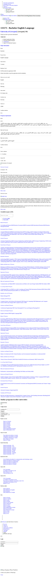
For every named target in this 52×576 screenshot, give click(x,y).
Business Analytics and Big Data (17, 321)
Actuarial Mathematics (7, 231)
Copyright (5, 530)
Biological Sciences (31, 247)
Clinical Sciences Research (8, 359)
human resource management (15, 320)
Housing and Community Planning (29, 346)
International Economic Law (24, 366)
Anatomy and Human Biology (9, 247)
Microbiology (39, 248)
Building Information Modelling (42, 395)
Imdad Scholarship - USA (8, 446)
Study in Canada (6, 440)
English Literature (6, 313)
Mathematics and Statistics (16, 248)
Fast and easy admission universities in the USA (13, 480)
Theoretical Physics (21, 251)
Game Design (11, 302)
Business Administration (29, 318)
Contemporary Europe (35, 347)
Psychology (39, 260)
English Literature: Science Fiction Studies (11, 376)
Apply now (3, 36)
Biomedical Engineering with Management (21, 338)
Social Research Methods (22, 347)
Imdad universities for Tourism (9, 464)
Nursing (40, 359)
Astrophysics (11, 251)
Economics (30, 225)
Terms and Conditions (8, 527)
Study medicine (6, 488)
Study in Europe (6, 422)
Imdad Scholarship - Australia (9, 452)
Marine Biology (5, 296)
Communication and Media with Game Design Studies (28, 283)
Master (5, 219)
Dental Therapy (24, 269)
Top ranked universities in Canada (10, 435)
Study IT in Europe (7, 508)
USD (8, 18)
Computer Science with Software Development (12, 301)
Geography (13, 259)
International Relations (38, 289)
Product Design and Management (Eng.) (11, 337)
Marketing (12, 318)
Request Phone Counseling (23, 15)
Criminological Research (7, 364)
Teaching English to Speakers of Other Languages (34, 376)
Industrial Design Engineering (21, 276)
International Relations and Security (23, 364)
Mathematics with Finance (40, 251)
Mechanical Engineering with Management (38, 335)
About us (5, 6)
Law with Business (23, 290)
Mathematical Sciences (7, 329)
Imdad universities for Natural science (11, 460)
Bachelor (6, 218)
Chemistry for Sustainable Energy (19, 252)
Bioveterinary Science (44, 267)
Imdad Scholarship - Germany (9, 447)
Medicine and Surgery (23, 267)
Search (2, 411)
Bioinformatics (18, 329)
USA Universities (7, 478)
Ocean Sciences (8, 233)
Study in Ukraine (7, 425)
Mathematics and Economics (30, 250)
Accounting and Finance (7, 225)
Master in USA (6, 483)
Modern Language (14, 260)
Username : (3, 541)
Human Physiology (6, 268)
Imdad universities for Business (10, 462)
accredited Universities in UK (9, 470)
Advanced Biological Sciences (9, 328)
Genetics (47, 247)
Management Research (20, 322)
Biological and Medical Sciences (9, 267)
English (9, 7)
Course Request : (4, 414)
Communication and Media (8, 283)
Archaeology (5, 259)
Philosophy (4, 260)
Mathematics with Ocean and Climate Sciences (23, 234)
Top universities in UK (8, 473)
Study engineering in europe (9, 507)
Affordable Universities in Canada (10, 436)
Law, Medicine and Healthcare (9, 366)
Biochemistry (21, 247)
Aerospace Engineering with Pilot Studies (24, 241)
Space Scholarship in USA (9, 429)
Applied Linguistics (6, 344)
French (13, 261)
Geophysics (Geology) (39, 231)
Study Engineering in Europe (9, 428)
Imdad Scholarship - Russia (9, 451)
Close (2, 574)
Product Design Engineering (35, 274)
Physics (41, 250)
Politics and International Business (9, 290)
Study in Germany (7, 421)
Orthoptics (34, 267)
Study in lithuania (7, 503)
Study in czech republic (8, 502)
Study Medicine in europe (8, 509)
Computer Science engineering (19, 274)
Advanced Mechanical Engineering (30, 337)
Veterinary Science (14, 269)
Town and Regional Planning (32, 308)
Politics (47, 289)
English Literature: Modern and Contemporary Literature (21, 378)
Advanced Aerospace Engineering (9, 390)
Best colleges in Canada (8, 438)
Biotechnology (27, 329)
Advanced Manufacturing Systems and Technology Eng (14, 335)
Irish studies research (18, 344)
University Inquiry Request (9, 40)
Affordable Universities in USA (10, 482)
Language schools (7, 4)
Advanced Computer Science (8, 396)
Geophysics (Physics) (16, 250)
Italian (33, 261)
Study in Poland (6, 423)
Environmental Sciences (7, 383)
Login (2, 544)
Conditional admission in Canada (10, 437)
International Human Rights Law (41, 364)
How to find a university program (10, 5)
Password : (3, 543)
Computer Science (21, 302)
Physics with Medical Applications (37, 252)
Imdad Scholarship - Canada (9, 450)
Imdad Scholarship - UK (8, 445)
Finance (19, 318)
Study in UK (6, 513)
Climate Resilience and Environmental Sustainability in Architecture (29, 354)
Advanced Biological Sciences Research (27, 328)
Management (40, 318)
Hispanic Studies (41, 261)
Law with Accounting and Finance (23, 289)
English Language (16, 313)
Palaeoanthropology (6, 346)
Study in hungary (7, 506)
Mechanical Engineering (32, 278)
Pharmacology (26, 268)
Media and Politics (28, 371)
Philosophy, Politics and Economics (42, 259)
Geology (29, 231)
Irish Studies (24, 260)
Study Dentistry (6, 491)
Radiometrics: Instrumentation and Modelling (12, 371)
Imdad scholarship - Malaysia (9, 449)
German (27, 261)
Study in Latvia (6, 504)
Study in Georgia (7, 427)
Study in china (6, 511)
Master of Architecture (7, 354)
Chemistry (40, 247)
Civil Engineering (6, 274)
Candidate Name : (4, 413)
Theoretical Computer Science (24, 396)
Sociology (31, 260)
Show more (3, 190)
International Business (40, 225)
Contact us (5, 526)
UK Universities (6, 469)
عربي (10, 10)
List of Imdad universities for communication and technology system (17, 459)
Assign (2, 415)
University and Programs (8, 2)
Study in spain (6, 500)
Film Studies (46, 283)
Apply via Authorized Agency (9, 43)
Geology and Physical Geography (22, 233)
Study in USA (6, 512)
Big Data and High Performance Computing (11, 395)
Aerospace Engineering (7, 241)
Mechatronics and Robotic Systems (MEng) (30, 277)
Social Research (12, 348)
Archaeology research (23, 348)
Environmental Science (19, 231)
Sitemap (5, 531)
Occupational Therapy (37, 268)
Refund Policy (6, 529)
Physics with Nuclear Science (39, 233)
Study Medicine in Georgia (9, 492)
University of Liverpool (9, 31)
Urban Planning (19, 308)
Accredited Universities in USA (10, 479)
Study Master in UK (7, 471)
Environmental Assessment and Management (25, 383)
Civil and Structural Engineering (17, 278)
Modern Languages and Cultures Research (39, 348)
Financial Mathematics (43, 328)
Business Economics (20, 225)
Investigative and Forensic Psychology (33, 344)
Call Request (6, 41)
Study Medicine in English (9, 489)
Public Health (19, 359)
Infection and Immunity (30, 359)
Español (12, 11)
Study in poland (6, 501)
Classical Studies (22, 259)
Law (11, 289)
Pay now (5, 524)
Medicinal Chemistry (29, 248)
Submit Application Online (9, 39)
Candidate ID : (4, 409)
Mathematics (5, 248)
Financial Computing (30, 301)
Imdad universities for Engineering (10, 461)
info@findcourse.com (5, 15)
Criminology (5, 289)
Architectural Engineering (8, 308)
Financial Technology (29, 320)
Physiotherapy (16, 268)
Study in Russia (6, 426)
